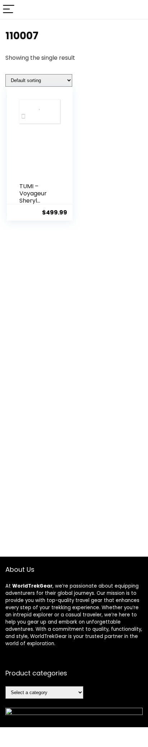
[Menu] (8, 9)
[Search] (136, 9)
